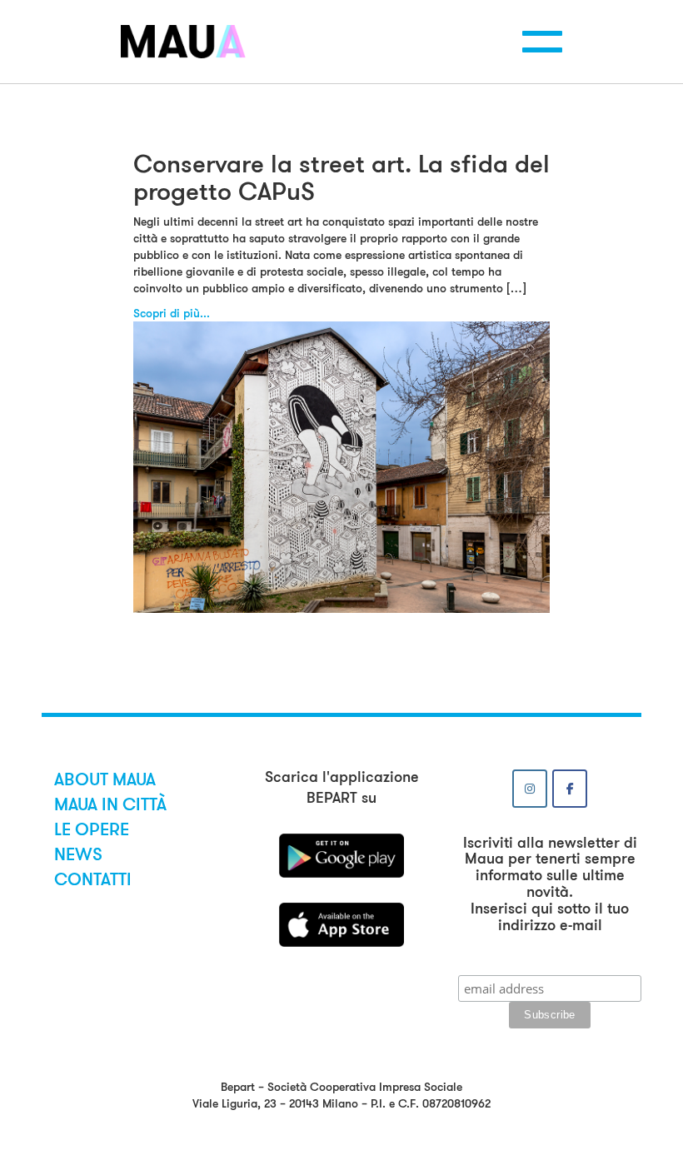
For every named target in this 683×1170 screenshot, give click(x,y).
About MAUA (105, 779)
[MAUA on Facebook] (569, 788)
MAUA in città (110, 804)
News (78, 854)
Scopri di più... (171, 313)
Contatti (93, 879)
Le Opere (91, 829)
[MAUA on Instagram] (529, 788)
